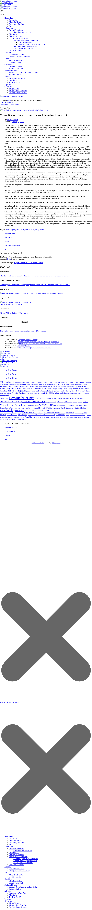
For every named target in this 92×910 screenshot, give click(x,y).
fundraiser (4, 401)
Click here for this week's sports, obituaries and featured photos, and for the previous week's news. (35, 276)
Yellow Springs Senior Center (8, 384)
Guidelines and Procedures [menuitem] (22, 851)
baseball (52, 415)
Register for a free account (9, 104)
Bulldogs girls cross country (73, 393)
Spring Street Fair (25, 408)
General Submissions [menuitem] (16, 849)
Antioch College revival (18, 419)
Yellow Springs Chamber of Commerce (80, 382)
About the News (15, 22)
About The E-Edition (16, 60)
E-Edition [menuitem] (7, 873)
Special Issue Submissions (18, 38)
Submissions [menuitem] (8, 847)
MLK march (17, 408)
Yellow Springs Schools (69, 391)
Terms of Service (10, 427)
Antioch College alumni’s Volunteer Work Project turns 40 (38, 342)
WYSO (18, 384)
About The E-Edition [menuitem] (16, 875)
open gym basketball (50, 402)
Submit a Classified (16, 68)
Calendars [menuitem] (8, 901)
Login (6, 241)
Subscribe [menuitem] (7, 867)
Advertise (7, 76)
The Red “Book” (15, 83)
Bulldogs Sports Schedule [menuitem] (18, 907)
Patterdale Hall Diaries (62, 417)
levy (76, 413)
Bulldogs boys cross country (43, 386)
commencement (62, 405)
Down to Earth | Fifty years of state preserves (35, 348)
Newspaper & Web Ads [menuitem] (17, 893)
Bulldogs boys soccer (28, 391)
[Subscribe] (4, 366)
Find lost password (6, 102)
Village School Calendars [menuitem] (18, 905)
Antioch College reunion (12, 410)
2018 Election (66, 398)
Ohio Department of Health (25, 386)
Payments (7, 85)
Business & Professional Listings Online (23, 72)
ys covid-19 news (11, 415)
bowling (80, 413)
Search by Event (10, 374)
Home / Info (8, 18)
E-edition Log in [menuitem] (15, 877)
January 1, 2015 (18, 122)
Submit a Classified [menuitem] (16, 883)
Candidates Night (39, 410)
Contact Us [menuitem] (13, 838)
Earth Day (4, 398)
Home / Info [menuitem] (8, 836)
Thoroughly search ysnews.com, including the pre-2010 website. (23, 331)
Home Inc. (81, 391)
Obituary (63, 413)
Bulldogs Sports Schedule (18, 93)
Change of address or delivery (19, 56)
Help (10, 26)
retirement (13, 417)
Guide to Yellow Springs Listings (25, 46)
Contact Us (13, 20)
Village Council (7, 382)
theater (5, 417)
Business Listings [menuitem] (10, 885)
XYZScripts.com (56, 443)
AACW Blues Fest (82, 398)
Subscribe (7, 52)
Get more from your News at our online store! (47, 293)
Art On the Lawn (18, 405)
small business (72, 417)
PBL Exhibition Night (29, 410)
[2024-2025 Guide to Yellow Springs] (9, 359)
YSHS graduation (67, 408)
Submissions (8, 28)
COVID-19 (30, 417)
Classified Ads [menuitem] (14, 853)
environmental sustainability (37, 415)
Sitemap (7, 435)
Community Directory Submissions (25, 40)
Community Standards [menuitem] (17, 843)
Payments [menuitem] (7, 899)
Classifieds (8, 64)
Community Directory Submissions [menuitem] (25, 859)
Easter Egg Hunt (75, 398)
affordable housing (54, 413)
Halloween (80, 401)
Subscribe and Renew (16, 54)
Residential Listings (25, 42)
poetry (1, 413)
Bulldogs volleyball (34, 393)
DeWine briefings (21, 398)
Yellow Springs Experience (40, 398)
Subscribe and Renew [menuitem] (16, 869)
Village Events (14, 89)
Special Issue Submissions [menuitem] (18, 857)
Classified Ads (14, 34)
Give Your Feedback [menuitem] (16, 865)
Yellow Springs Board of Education (34, 388)
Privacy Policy (9, 431)
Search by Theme (10, 378)
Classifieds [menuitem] (8, 879)
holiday (56, 405)
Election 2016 (46, 410)
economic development (76, 415)
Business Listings (10, 70)
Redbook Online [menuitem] (15, 889)
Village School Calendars (18, 91)
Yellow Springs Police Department (18, 229)
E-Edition (7, 58)
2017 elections (69, 405)
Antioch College (15, 391)
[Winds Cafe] (5, 353)
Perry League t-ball (58, 393)
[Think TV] (4, 364)
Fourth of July (80, 408)
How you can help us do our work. (12, 304)
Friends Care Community (59, 386)
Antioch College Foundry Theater (57, 388)
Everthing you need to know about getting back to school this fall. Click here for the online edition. (35, 285)
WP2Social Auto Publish (38, 443)
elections (26, 401)
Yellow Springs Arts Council (61, 382)
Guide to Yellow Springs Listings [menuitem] (25, 861)
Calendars (8, 87)
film (9, 417)
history (84, 415)
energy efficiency (38, 413)
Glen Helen (44, 393)
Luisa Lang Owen (23, 346)
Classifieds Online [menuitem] (15, 881)
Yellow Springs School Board (10, 388)
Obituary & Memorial (16, 36)
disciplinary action (37, 229)
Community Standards (17, 24)
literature (80, 417)
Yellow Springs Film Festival (64, 402)
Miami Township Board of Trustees (76, 384)
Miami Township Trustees (34, 382)
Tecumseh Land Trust (7, 386)
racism (19, 413)
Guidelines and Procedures (22, 32)
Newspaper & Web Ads (17, 78)
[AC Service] (5, 351)
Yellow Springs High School (77, 386)
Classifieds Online (15, 66)
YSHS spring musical (53, 408)
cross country (39, 417)
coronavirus (60, 415)
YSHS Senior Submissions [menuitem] (23, 863)
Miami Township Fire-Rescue (17, 393)
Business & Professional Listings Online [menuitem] (23, 887)
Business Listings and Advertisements (31, 44)
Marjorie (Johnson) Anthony (28, 340)
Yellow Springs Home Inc (41, 384)
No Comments (9, 233)
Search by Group (10, 370)
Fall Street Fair (35, 405)
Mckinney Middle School (57, 384)
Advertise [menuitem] (7, 891)
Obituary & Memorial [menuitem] (16, 855)
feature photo (20, 417)
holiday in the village (53, 398)
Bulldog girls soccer (20, 382)
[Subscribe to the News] (6, 3)
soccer (67, 415)
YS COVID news (28, 413)
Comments (8, 237)
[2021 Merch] (9, 362)
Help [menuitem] (10, 845)
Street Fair (46, 405)
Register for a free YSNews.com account (28, 263)
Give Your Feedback (16, 50)
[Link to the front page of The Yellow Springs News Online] (12, 96)
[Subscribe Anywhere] (8, 1)
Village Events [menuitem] (14, 903)
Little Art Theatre (47, 382)
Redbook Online (15, 74)
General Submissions (16, 30)
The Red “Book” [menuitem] (15, 897)
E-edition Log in (15, 62)
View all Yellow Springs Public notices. (14, 313)
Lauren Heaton (12, 120)
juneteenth (75, 401)
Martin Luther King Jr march (15, 401)
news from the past (50, 417)
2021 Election (38, 401)
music (48, 415)
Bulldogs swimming (73, 388)
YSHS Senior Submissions (23, 48)
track (45, 413)
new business (70, 413)
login (9, 100)
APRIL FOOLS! (22, 415)
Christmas (30, 405)
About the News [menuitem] (15, 841)
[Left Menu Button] (46, 833)
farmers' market (53, 410)
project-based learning (10, 413)
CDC (50, 393)
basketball (8, 419)
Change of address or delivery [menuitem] (19, 871)
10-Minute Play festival (39, 408)
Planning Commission (27, 384)
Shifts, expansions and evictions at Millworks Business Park (40, 344)
